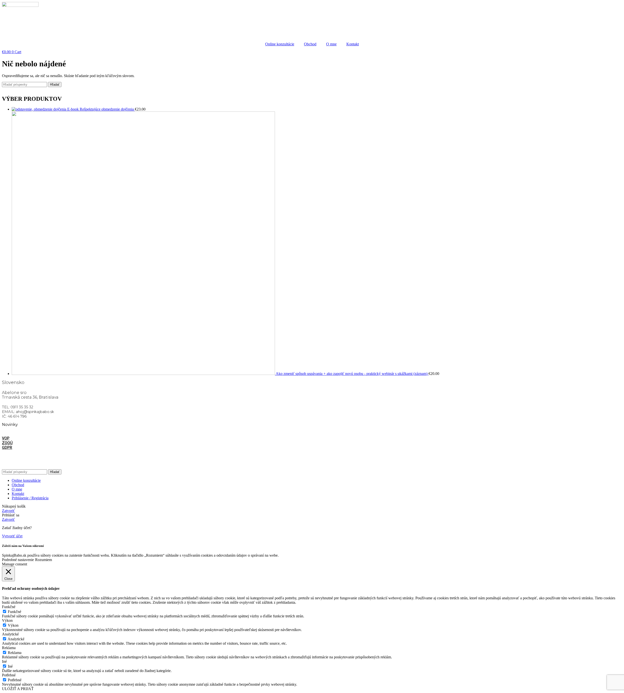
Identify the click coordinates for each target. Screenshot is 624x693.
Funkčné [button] (8, 607)
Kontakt (352, 44)
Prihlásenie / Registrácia (30, 498)
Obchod (310, 44)
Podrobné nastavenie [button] (18, 560)
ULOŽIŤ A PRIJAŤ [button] (18, 689)
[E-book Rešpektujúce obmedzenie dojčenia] (39, 109)
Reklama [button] (9, 648)
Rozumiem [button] (43, 560)
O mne (331, 44)
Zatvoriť (8, 511)
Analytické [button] (10, 634)
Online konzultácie (279, 44)
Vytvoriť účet (12, 536)
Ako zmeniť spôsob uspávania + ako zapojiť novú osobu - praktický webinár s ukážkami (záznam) (352, 374)
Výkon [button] (7, 620)
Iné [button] (4, 661)
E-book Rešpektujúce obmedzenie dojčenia (101, 109)
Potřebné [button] (9, 675)
